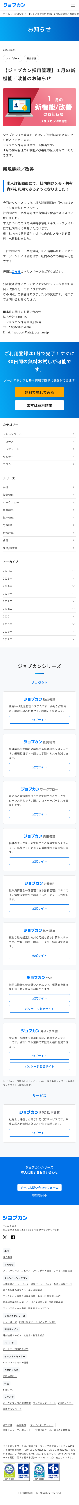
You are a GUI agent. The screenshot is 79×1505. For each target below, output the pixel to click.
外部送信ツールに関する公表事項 (52, 1430)
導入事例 (7, 1256)
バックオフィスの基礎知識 (17, 1403)
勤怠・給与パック (63, 1284)
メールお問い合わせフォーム (39, 1187)
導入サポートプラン (38, 1308)
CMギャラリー (65, 1403)
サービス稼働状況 (62, 1270)
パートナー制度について (15, 1348)
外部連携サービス (12, 1335)
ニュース (8, 441)
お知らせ (19, 13)
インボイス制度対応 (36, 1302)
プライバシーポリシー (41, 1424)
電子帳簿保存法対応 (13, 1302)
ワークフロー (11, 502)
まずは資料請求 (39, 405)
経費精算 (8, 510)
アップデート (12, 58)
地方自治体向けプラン (14, 1290)
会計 (5, 540)
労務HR (7, 525)
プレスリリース (12, 434)
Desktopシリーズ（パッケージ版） (37, 1321)
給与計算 (8, 533)
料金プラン (9, 1389)
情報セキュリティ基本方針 (17, 1430)
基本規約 (21, 1424)
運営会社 (7, 1424)
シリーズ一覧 (10, 1321)
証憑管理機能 (56, 1302)
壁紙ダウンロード (12, 1409)
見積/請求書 (10, 548)
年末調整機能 (35, 1290)
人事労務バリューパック (15, 1284)
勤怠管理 (8, 494)
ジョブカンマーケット (44, 1403)
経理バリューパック (41, 1284)
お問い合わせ (10, 1375)
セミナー (8, 456)
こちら (16, 271)
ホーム (6, 13)
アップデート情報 (42, 1270)
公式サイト (39, 720)
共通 (5, 487)
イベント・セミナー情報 (15, 1362)
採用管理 (31, 58)
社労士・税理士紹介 (34, 1335)
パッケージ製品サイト (39, 1009)
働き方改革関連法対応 (49, 1296)
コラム (7, 464)
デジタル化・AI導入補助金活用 (19, 1296)
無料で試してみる (39, 392)
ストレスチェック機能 (14, 1308)
